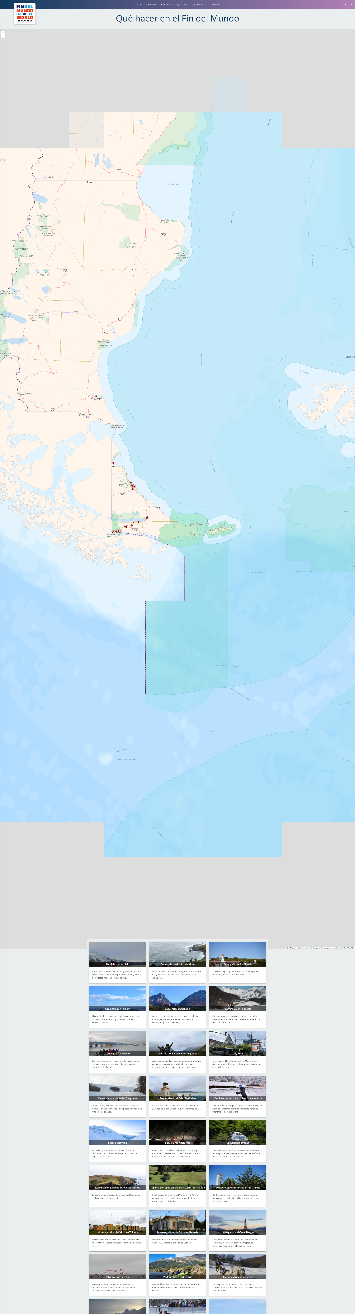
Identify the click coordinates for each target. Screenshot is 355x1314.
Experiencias (167, 4)
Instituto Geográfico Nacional (306, 948)
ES (349, 4)
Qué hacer (182, 4)
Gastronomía (214, 4)
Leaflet (286, 948)
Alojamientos (197, 4)
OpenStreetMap (349, 948)
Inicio (139, 4)
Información (151, 4)
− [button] (3, 35)
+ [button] (3, 32)
